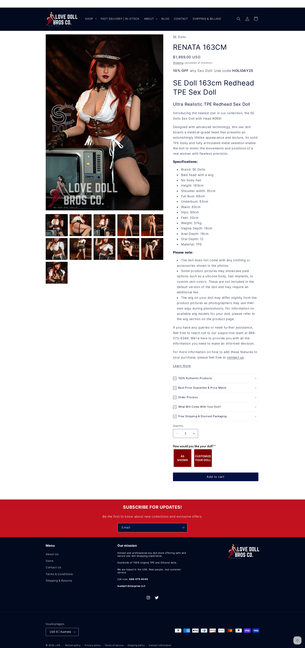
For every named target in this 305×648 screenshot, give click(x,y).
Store (49, 561)
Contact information (160, 645)
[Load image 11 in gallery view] (57, 273)
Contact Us (53, 567)
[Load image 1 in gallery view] (57, 225)
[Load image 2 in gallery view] (80, 225)
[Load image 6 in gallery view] (57, 249)
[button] (90, 19)
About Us (52, 554)
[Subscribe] (183, 527)
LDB (58, 645)
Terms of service (114, 645)
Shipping (178, 62)
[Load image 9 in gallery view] (128, 249)
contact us (235, 357)
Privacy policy (93, 645)
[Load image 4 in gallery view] (128, 225)
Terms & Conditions (59, 574)
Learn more (182, 366)
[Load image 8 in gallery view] (104, 249)
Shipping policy (136, 645)
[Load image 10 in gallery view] (152, 249)
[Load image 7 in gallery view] (80, 249)
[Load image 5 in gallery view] (152, 225)
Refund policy (73, 645)
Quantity (178, 425)
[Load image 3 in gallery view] (104, 225)
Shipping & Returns (59, 580)
